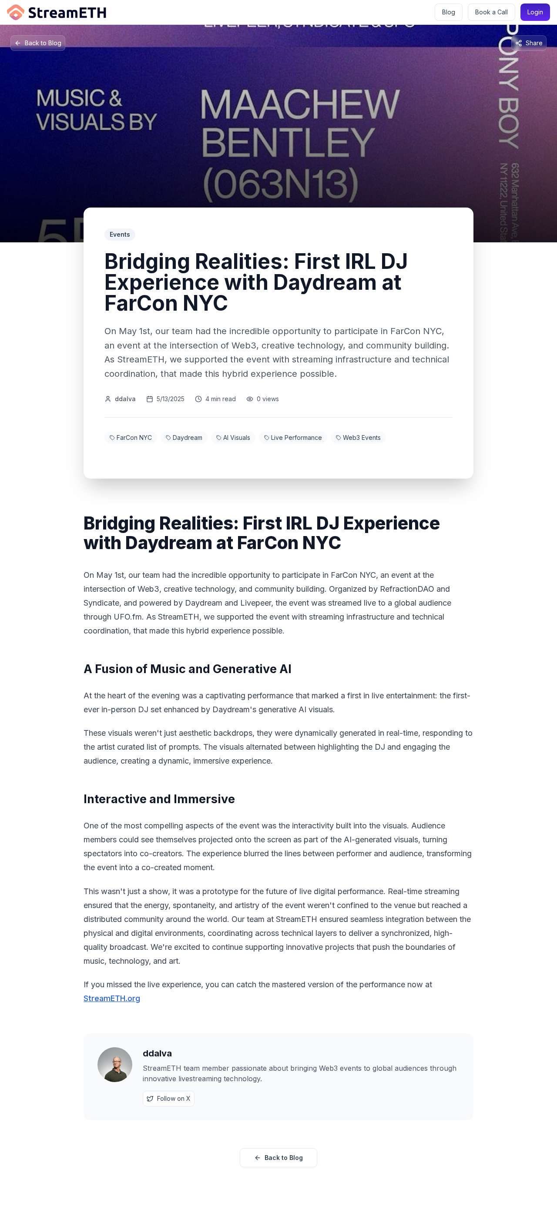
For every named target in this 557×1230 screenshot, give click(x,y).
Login (535, 12)
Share (534, 43)
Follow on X (174, 1098)
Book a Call (491, 12)
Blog (448, 12)
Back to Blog (43, 43)
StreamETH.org (112, 998)
